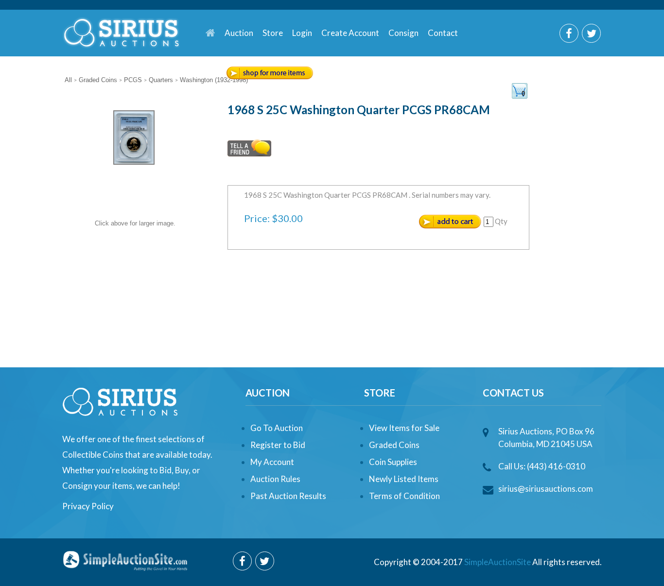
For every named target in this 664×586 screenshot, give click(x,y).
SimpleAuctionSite (497, 562)
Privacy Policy (88, 506)
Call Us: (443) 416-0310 (541, 466)
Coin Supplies (393, 462)
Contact (443, 33)
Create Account (350, 33)
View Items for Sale (404, 428)
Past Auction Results (288, 496)
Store (272, 33)
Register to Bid (277, 445)
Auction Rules (275, 479)
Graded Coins (394, 445)
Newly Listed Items (403, 479)
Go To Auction (276, 428)
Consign (403, 33)
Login (302, 33)
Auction (239, 33)
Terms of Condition (404, 496)
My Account (272, 462)
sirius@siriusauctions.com (545, 488)
